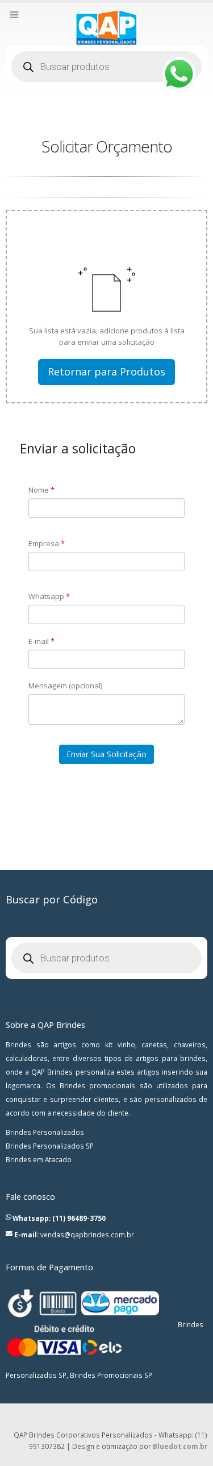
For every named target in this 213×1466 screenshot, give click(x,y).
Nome (41, 490)
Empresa (46, 543)
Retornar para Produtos (106, 371)
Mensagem (65, 685)
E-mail (41, 641)
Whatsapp (49, 596)
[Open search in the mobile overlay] (106, 67)
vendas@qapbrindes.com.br (87, 1234)
